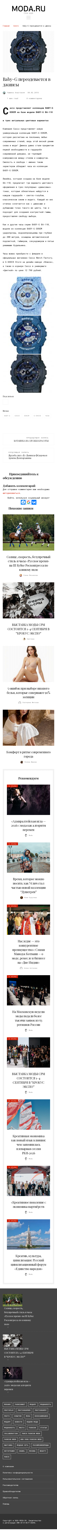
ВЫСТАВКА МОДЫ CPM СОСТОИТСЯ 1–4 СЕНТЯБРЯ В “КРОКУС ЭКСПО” (28, 629)
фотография (9, 1451)
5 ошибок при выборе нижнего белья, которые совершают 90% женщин (28, 692)
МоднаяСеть (45, 1404)
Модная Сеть (22, 1445)
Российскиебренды (41, 1445)
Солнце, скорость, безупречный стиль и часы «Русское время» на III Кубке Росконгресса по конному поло (28, 563)
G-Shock (37, 416)
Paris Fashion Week (31, 1433)
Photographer (24, 1410)
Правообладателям (11, 1491)
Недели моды (32, 1422)
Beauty (43, 1451)
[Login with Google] (28, 502)
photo (7, 1416)
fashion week (10, 1439)
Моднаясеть (9, 1428)
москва (32, 1451)
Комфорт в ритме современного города (28, 754)
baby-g (7, 416)
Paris (6, 1457)
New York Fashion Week (31, 1439)
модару (33, 1404)
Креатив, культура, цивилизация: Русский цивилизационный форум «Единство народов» (28, 1262)
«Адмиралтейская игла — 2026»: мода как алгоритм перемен (28, 825)
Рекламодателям (10, 1485)
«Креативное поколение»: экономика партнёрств (28, 1204)
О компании (8, 1466)
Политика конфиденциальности (18, 1472)
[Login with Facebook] (23, 502)
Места (21, 1428)
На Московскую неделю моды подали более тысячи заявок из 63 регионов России (28, 1018)
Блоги (16, 26)
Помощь (6, 1504)
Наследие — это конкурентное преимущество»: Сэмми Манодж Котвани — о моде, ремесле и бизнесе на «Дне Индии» (28, 952)
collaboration (11, 1433)
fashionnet (20, 1404)
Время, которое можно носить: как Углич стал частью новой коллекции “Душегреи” (28, 885)
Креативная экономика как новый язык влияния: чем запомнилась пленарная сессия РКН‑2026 (28, 1144)
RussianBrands (41, 1416)
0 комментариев (34, 98)
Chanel (22, 1451)
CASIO (17, 416)
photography (40, 1410)
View (27, 532)
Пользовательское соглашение (18, 1479)
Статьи (43, 1428)
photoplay (9, 1410)
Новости (18, 1422)
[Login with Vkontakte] (34, 502)
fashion (32, 1428)
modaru (7, 1404)
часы (47, 416)
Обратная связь (10, 1497)
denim (26, 416)
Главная (6, 26)
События (18, 1416)
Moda (28, 1416)
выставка (8, 1445)
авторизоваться (11, 493)
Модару (7, 1422)
